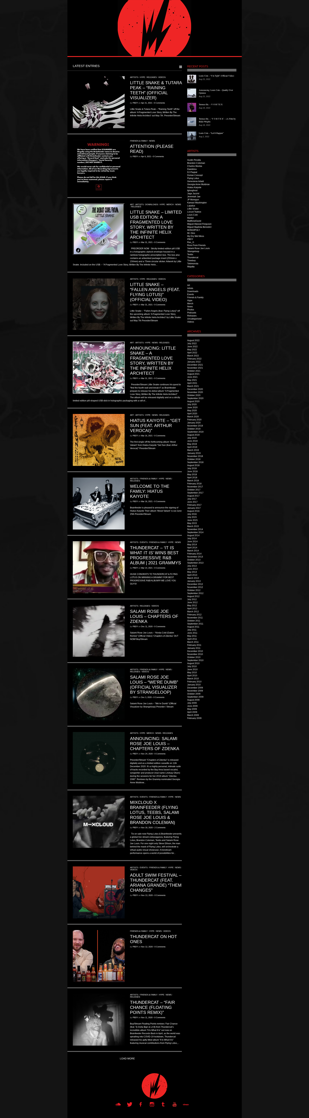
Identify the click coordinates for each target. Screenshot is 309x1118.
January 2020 (194, 422)
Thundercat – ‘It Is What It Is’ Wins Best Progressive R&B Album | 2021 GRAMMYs (155, 555)
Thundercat (192, 257)
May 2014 (192, 544)
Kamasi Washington (197, 202)
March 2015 (193, 526)
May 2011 (192, 636)
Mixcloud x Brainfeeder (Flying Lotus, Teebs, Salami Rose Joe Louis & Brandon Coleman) (154, 812)
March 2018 (193, 480)
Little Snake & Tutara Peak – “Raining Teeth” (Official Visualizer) (156, 90)
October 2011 (193, 620)
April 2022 (192, 352)
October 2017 (193, 489)
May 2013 (192, 572)
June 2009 (192, 706)
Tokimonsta (192, 263)
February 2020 (194, 419)
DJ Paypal (192, 172)
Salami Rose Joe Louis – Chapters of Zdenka (154, 616)
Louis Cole (192, 215)
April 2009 (192, 712)
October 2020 (193, 395)
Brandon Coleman (196, 163)
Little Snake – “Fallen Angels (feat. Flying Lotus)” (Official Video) (155, 292)
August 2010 (193, 663)
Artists (134, 77)
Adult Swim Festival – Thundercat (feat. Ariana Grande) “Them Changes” (156, 883)
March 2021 (193, 386)
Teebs (190, 254)
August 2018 (193, 465)
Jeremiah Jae (193, 196)
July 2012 (192, 599)
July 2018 (192, 468)
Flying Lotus (193, 178)
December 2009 (195, 687)
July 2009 (192, 703)
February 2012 (194, 614)
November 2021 (195, 368)
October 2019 (193, 429)
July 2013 (192, 566)
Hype (142, 77)
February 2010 (194, 681)
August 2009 (193, 700)
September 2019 (195, 432)
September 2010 (195, 660)
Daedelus (192, 169)
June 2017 (192, 502)
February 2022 (194, 358)
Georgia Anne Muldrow (198, 184)
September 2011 (195, 624)
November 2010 (195, 654)
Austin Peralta (194, 160)
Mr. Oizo (191, 233)
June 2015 (192, 520)
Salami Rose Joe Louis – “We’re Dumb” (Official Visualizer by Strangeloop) (154, 685)
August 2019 (193, 435)
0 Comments (159, 103)
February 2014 (194, 553)
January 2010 (194, 684)
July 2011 (192, 630)
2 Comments (160, 827)
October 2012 (193, 590)
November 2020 (195, 392)
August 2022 (193, 340)
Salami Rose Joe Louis (198, 248)
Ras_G (190, 242)
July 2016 (192, 514)
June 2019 (192, 441)
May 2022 (192, 349)
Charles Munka (194, 166)
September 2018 (195, 462)
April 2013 (192, 575)
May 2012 (192, 605)
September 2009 (195, 697)
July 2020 (192, 404)
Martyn (190, 218)
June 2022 (192, 346)
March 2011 (193, 642)
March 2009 (193, 715)
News (152, 141)
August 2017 (193, 496)
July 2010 (192, 666)
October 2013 (193, 560)
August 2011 (193, 627)
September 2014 (195, 532)
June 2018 (192, 471)
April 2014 (192, 547)
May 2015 (192, 523)
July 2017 (192, 499)
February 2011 (194, 645)
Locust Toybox (194, 212)
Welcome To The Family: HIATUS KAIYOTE (149, 491)
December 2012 (195, 584)
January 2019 (194, 453)
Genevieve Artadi (195, 181)
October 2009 (193, 694)
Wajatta (191, 266)
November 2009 (195, 691)
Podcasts (191, 312)
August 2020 (193, 401)
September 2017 (195, 493)
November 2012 (195, 587)
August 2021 (193, 374)
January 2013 (194, 581)
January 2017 (194, 508)
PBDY (135, 103)
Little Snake (193, 209)
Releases (152, 77)
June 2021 (192, 377)
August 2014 (193, 535)
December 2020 (195, 389)
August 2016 (193, 511)
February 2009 (194, 718)
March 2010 (193, 678)
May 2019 (192, 444)
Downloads (151, 204)
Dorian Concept (195, 175)
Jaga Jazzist (193, 193)
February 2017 (194, 505)
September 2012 (195, 593)
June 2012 (192, 602)
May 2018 (192, 474)
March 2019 (193, 450)
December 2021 (195, 365)
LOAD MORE (127, 1058)
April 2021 (192, 383)
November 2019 (195, 426)
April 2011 (192, 639)
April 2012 (192, 608)
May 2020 (192, 410)
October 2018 (193, 459)
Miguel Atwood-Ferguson (199, 224)
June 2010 (192, 669)
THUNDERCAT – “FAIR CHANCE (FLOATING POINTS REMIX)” (152, 1007)
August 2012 (193, 596)
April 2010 (192, 675)
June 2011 (192, 633)
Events (144, 542)
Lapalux (191, 205)
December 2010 (195, 651)
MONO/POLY (193, 230)
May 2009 (192, 709)
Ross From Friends (196, 245)
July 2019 (192, 438)
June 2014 (192, 541)
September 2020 (195, 398)
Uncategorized (194, 319)
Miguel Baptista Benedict (199, 227)
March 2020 (193, 416)
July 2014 (192, 538)
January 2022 (194, 362)
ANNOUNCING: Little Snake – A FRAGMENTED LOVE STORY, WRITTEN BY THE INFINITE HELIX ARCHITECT (153, 361)
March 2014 (193, 550)
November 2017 (195, 486)
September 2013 (195, 563)
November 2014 (195, 529)
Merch (170, 204)
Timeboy (191, 260)
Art (132, 204)
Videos (162, 77)
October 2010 (193, 657)
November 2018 (195, 456)
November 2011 (195, 617)
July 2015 (192, 517)
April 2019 (192, 447)
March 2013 (193, 578)
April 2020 (192, 413)
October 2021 (193, 371)
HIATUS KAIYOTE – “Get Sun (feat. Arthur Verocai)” (155, 425)
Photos (190, 309)
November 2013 (195, 557)
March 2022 (193, 355)
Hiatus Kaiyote (194, 187)
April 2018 (192, 477)
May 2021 (192, 380)
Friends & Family (139, 141)
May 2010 (192, 672)
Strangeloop (193, 251)
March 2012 (193, 611)
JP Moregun (193, 199)
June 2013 (192, 569)
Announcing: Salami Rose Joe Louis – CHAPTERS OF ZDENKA (154, 743)
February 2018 (194, 483)
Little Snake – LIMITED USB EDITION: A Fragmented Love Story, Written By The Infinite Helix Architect (156, 225)
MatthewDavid (194, 221)
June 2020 (192, 407)
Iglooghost (192, 190)
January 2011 (193, 648)
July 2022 (192, 343)
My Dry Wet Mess (195, 236)
